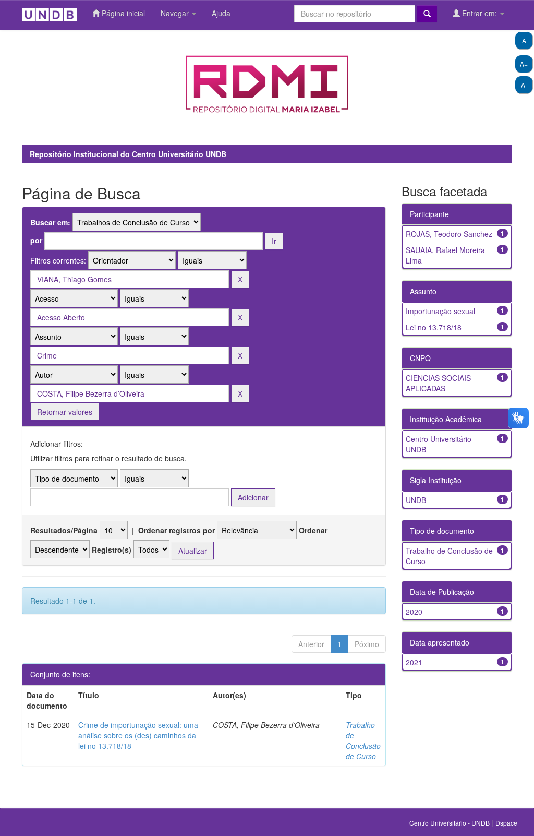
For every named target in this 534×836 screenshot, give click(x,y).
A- (524, 84)
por (36, 240)
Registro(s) (111, 549)
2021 (414, 662)
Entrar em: (479, 13)
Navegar (176, 13)
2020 (414, 611)
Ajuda (221, 13)
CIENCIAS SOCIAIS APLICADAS (438, 383)
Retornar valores (64, 412)
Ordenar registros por (176, 530)
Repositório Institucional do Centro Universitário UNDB (128, 154)
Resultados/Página (64, 530)
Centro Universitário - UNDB (450, 822)
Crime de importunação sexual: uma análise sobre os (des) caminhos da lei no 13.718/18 (138, 735)
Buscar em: (50, 222)
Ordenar (313, 530)
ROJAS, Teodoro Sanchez (449, 234)
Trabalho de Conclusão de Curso (363, 740)
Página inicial (122, 13)
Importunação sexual (440, 311)
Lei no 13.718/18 (434, 327)
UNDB (416, 500)
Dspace (506, 822)
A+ (524, 63)
